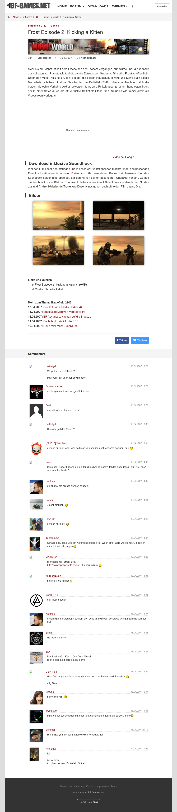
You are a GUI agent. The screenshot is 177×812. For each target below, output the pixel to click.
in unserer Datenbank (70, 173)
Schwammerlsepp (55, 386)
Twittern (142, 340)
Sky (48, 651)
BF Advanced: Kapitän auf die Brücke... (67, 316)
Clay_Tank (51, 671)
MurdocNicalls (53, 575)
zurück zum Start (88, 802)
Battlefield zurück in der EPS (60, 321)
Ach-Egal (51, 748)
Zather (49, 500)
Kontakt (90, 786)
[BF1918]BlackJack (56, 443)
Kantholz (50, 481)
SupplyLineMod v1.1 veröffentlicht (64, 312)
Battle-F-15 (52, 594)
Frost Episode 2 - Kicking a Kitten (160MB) (61, 284)
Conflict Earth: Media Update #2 (62, 307)
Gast (48, 405)
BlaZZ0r (50, 519)
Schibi (49, 632)
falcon (49, 462)
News (16, 17)
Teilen (123, 340)
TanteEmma (52, 538)
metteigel (51, 366)
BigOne (50, 691)
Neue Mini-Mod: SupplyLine (60, 326)
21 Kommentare (86, 58)
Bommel (50, 729)
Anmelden (161, 6)
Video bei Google (123, 157)
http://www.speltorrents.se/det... (64, 565)
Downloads (98, 6)
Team (114, 786)
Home (62, 6)
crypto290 (51, 710)
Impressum (102, 786)
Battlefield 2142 (30, 17)
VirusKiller (51, 557)
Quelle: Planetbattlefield (49, 289)
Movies (54, 25)
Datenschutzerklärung (72, 786)
